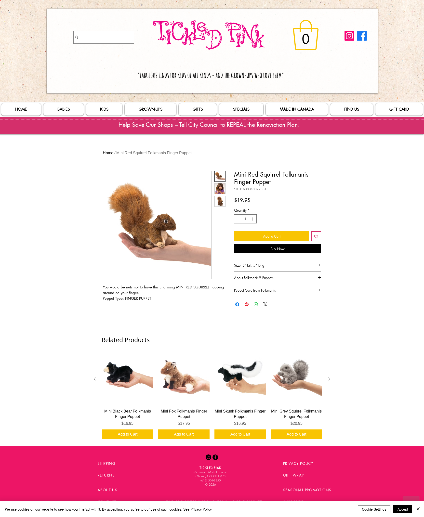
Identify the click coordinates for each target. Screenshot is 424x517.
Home (108, 153)
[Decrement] (238, 219)
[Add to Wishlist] (316, 236)
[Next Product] (329, 379)
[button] (305, 35)
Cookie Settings (374, 509)
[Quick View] (127, 379)
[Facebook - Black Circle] (215, 457)
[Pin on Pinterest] (247, 304)
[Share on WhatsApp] (256, 304)
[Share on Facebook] (237, 304)
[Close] (418, 509)
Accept (403, 509)
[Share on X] (265, 304)
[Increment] (253, 219)
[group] (212, 396)
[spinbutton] (245, 219)
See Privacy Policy (197, 509)
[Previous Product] (95, 379)
